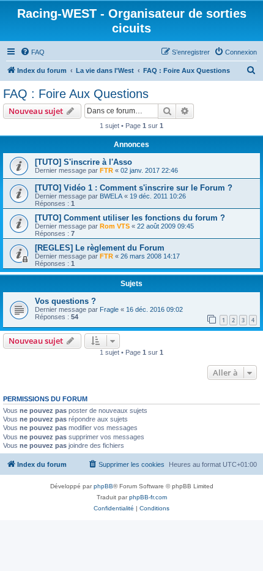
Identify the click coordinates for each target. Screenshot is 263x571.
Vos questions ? (65, 301)
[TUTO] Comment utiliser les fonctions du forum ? (130, 217)
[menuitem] (32, 52)
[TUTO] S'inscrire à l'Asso (83, 162)
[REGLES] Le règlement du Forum (100, 247)
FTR (106, 170)
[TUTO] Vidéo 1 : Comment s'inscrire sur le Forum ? (133, 187)
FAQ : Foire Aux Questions (76, 93)
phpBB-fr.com (148, 497)
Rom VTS (115, 226)
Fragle (109, 309)
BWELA (111, 196)
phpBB (103, 486)
